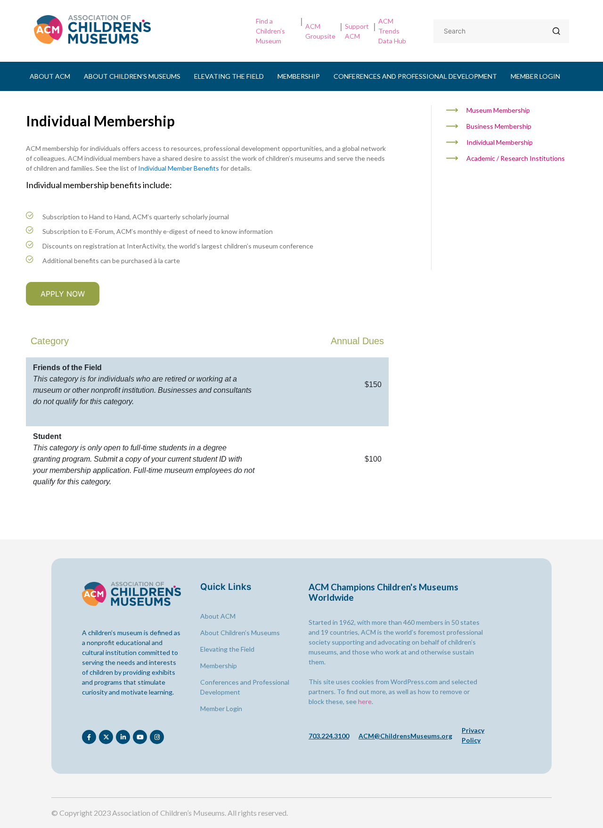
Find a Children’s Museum (270, 31)
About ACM (50, 76)
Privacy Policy (473, 735)
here (365, 701)
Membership (298, 76)
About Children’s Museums (132, 76)
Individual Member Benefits (178, 168)
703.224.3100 (329, 736)
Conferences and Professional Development (415, 76)
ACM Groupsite (320, 31)
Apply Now (63, 293)
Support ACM (357, 31)
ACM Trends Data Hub (392, 31)
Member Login (535, 76)
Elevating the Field (229, 76)
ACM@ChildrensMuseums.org (405, 736)
